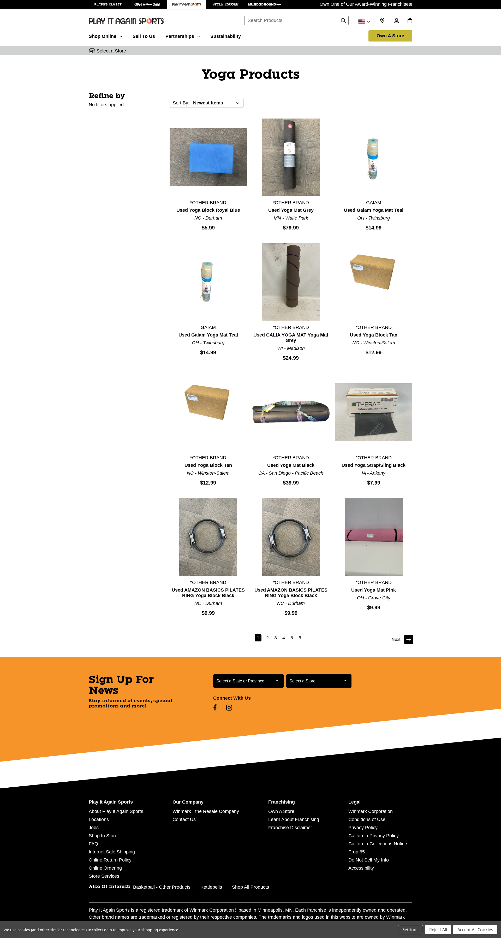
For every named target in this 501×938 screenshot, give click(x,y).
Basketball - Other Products (161, 887)
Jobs (94, 827)
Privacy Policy (363, 827)
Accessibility (361, 868)
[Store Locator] (382, 20)
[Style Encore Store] (225, 4)
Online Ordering (105, 868)
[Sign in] (396, 21)
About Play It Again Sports (116, 811)
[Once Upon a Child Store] (147, 4)
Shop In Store (103, 835)
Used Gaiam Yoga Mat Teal (373, 210)
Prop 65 (356, 851)
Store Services (104, 876)
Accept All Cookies (475, 930)
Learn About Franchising (293, 819)
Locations (99, 819)
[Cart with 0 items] (409, 21)
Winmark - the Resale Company (205, 811)
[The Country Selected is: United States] (363, 21)
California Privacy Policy (373, 835)
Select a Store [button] (111, 51)
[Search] (343, 21)
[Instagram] (229, 707)
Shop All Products (250, 887)
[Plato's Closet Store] (108, 4)
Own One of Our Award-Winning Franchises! (366, 4)
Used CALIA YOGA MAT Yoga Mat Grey (290, 337)
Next (396, 639)
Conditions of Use (366, 819)
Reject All (438, 930)
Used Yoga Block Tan (373, 335)
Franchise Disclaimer (290, 827)
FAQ (93, 843)
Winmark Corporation (370, 811)
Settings (410, 930)
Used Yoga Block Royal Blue (208, 210)
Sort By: (181, 102)
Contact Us (184, 819)
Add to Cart (208, 157)
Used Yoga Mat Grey (291, 210)
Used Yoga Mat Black (290, 465)
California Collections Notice (377, 843)
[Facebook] (215, 707)
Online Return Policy (110, 860)
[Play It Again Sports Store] (186, 4)
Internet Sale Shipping (112, 851)
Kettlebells (211, 887)
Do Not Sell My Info (368, 860)
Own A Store (390, 35)
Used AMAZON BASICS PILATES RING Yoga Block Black (208, 592)
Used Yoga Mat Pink (373, 590)
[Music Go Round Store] (264, 4)
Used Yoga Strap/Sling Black (373, 465)
